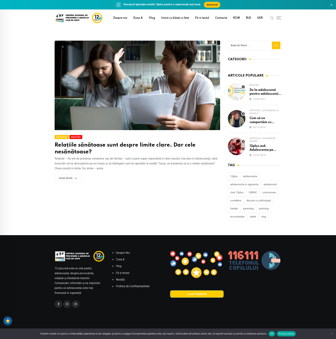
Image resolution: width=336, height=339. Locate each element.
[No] (331, 333)
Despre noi (120, 18)
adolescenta (250, 176)
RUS (248, 18)
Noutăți (254, 85)
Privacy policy (286, 333)
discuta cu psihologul (258, 200)
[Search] (272, 18)
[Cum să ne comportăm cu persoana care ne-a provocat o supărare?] (236, 118)
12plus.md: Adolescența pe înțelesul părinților (264, 149)
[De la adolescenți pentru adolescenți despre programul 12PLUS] (236, 92)
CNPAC (253, 192)
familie (234, 208)
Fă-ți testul (202, 18)
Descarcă (212, 4)
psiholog (264, 208)
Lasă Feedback (197, 294)
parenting (248, 208)
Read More (66, 178)
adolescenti (270, 184)
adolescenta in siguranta (244, 184)
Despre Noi (123, 252)
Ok (272, 333)
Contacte (221, 18)
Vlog (152, 18)
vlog (263, 216)
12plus (234, 176)
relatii (253, 216)
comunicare (269, 192)
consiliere (235, 200)
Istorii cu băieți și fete (175, 18)
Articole (255, 110)
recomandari (237, 216)
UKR (260, 18)
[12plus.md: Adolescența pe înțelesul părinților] (236, 146)
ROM (236, 18)
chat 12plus (236, 192)
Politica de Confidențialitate (133, 286)
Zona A (138, 18)
